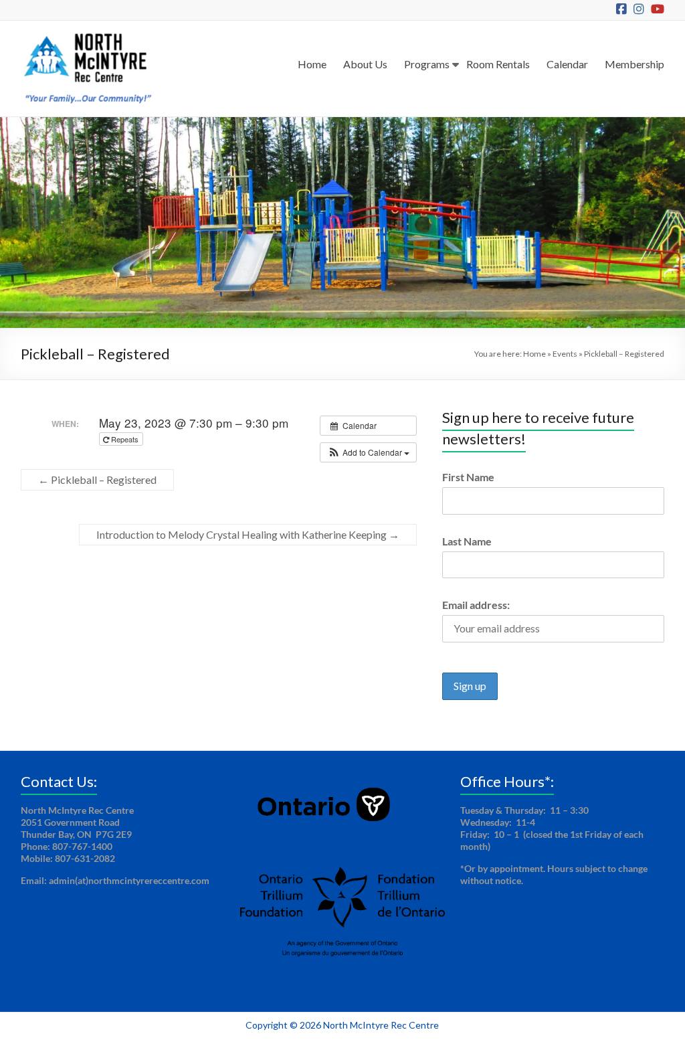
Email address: (476, 604)
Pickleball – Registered (97, 479)
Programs (427, 64)
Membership (634, 64)
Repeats (124, 439)
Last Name (467, 541)
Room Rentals (498, 64)
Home (312, 64)
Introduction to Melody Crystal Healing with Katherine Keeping (247, 534)
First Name (468, 476)
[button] (368, 452)
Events (565, 354)
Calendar (567, 64)
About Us (365, 64)
